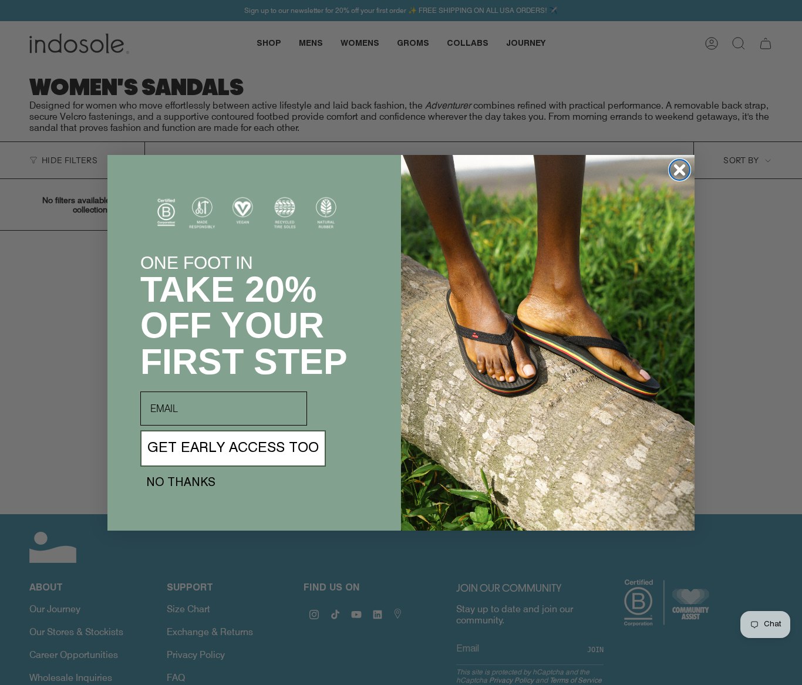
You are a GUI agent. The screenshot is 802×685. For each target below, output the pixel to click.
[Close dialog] (679, 170)
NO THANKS (180, 483)
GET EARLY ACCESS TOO (233, 448)
